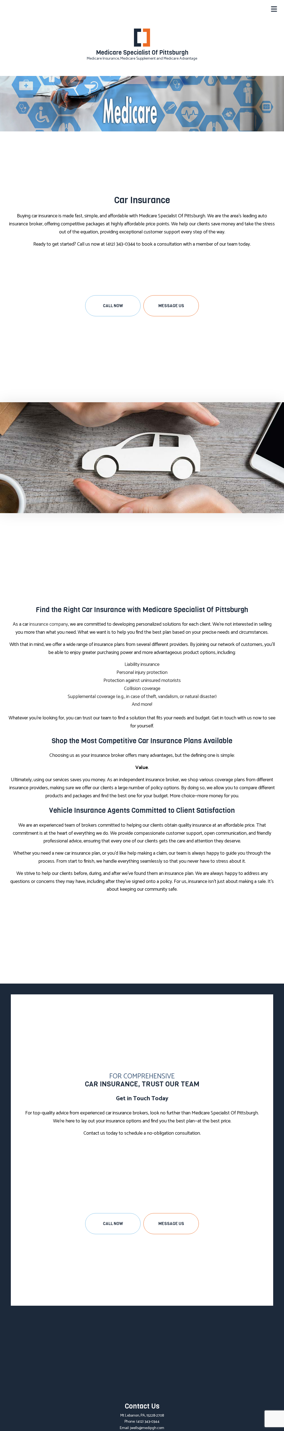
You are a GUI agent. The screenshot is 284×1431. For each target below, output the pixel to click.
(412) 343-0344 (147, 1422)
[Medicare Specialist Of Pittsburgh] (142, 37)
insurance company (48, 624)
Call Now (113, 306)
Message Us (171, 306)
